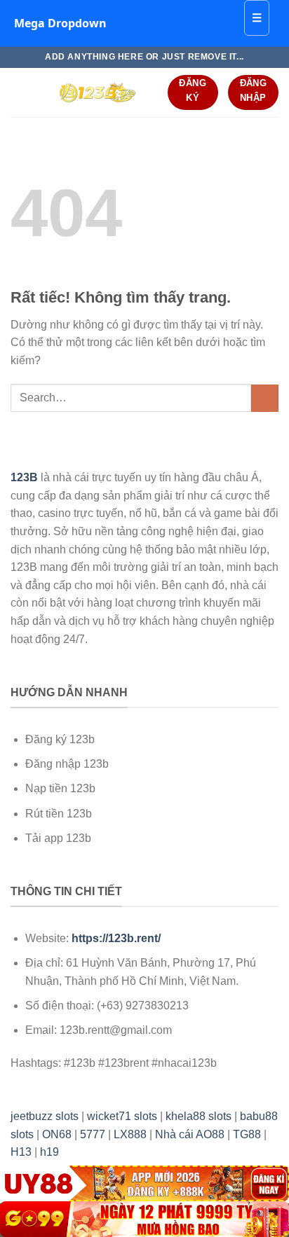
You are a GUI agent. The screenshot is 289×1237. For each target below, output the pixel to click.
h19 (49, 1152)
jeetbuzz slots (45, 1116)
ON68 (57, 1134)
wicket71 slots (122, 1116)
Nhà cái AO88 (189, 1134)
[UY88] (144, 1183)
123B (24, 477)
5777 (92, 1134)
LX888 (130, 1134)
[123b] (97, 92)
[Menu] (19, 92)
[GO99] (144, 1219)
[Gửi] (264, 398)
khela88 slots (198, 1116)
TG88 (247, 1134)
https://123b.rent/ (116, 938)
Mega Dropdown (60, 23)
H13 (21, 1152)
